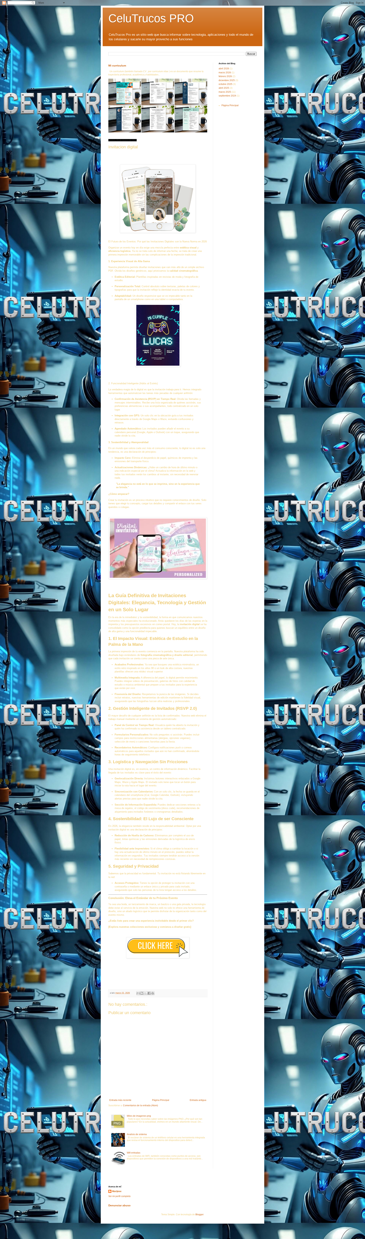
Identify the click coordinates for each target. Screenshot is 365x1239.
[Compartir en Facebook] (149, 993)
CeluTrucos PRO (151, 18)
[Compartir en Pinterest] (153, 993)
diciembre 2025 (227, 80)
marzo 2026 (225, 72)
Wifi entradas (133, 1152)
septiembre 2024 (227, 95)
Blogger (199, 1214)
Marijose (116, 1191)
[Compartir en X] (145, 993)
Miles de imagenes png (139, 1116)
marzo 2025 (225, 92)
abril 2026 (224, 68)
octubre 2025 (225, 84)
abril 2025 (224, 88)
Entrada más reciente (120, 1100)
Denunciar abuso (119, 1205)
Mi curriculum (117, 65)
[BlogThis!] (142, 993)
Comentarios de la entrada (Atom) (140, 1105)
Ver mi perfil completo (119, 1196)
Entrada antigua (198, 1100)
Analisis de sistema (137, 1134)
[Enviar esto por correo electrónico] (138, 993)
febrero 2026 (225, 76)
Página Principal (160, 1100)
